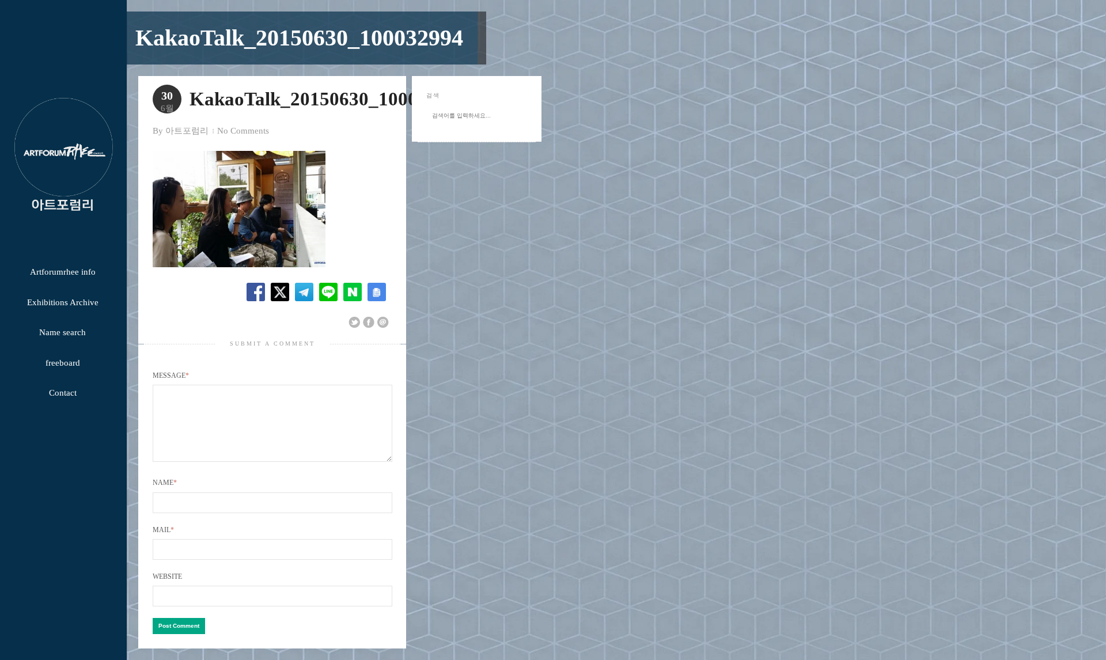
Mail (163, 530)
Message (171, 375)
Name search (62, 332)
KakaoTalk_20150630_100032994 (299, 38)
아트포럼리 (187, 130)
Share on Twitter (354, 322)
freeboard (63, 362)
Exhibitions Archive (63, 302)
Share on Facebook (368, 322)
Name (165, 483)
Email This (383, 322)
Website (167, 576)
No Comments (243, 130)
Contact (63, 392)
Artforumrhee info (63, 271)
